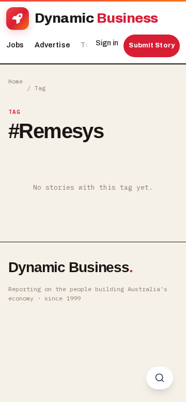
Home (15, 81)
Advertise (52, 45)
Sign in (107, 43)
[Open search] (160, 378)
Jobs (15, 45)
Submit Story (152, 45)
